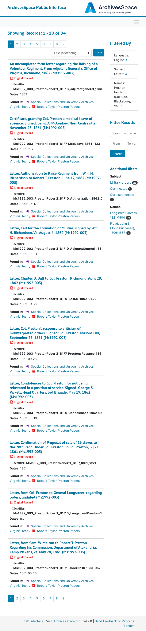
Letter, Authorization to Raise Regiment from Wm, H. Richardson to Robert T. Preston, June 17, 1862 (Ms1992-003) (55, 178)
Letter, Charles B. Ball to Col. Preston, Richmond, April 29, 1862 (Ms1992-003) (56, 280)
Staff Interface (32, 621)
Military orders (123, 182)
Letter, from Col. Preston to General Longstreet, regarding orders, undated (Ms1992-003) (56, 495)
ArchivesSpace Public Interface (36, 7)
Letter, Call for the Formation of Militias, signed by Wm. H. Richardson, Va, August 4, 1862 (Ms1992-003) (54, 230)
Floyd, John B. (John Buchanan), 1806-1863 (122, 228)
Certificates (120, 188)
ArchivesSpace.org (66, 621)
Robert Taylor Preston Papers (58, 107)
